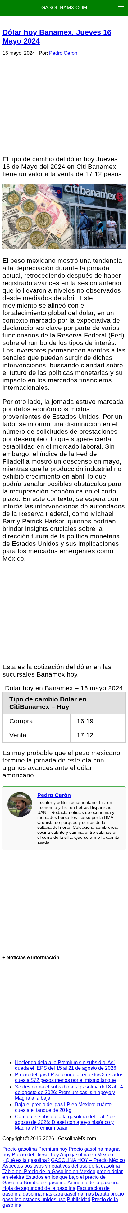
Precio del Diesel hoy (35, 1154)
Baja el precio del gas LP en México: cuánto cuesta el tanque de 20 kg (63, 1107)
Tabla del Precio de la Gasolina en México (48, 1171)
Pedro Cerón (63, 53)
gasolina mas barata (86, 1193)
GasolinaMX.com (64, 7)
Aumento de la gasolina (93, 1182)
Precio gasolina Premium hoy (34, 1149)
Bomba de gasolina (45, 1182)
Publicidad (78, 1199)
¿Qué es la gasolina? (26, 1160)
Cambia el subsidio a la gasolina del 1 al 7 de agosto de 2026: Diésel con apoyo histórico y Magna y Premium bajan (65, 1122)
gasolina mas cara (43, 1193)
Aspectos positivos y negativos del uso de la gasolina (61, 1165)
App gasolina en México (86, 1154)
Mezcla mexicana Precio (63, 22)
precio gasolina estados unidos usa (63, 1196)
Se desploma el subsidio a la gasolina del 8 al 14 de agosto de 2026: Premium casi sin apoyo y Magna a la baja (69, 1092)
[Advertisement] (63, 104)
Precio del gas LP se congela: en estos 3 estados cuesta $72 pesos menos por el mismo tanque (69, 1077)
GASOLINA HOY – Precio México (88, 1160)
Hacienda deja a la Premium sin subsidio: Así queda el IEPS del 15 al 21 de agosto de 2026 (65, 1065)
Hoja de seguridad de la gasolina (38, 1188)
